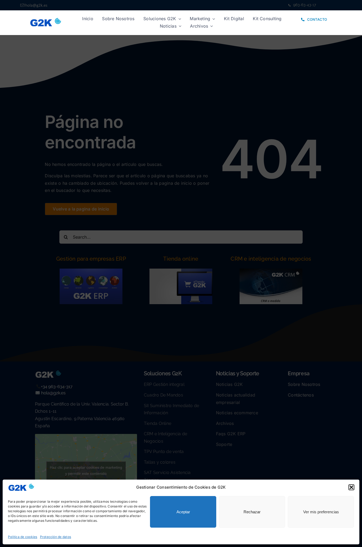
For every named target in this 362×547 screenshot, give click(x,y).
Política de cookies (22, 537)
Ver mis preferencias (321, 512)
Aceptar (183, 512)
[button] (351, 487)
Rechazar (252, 512)
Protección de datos (55, 537)
